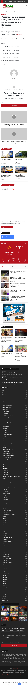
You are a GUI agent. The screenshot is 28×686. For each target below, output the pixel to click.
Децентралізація (7, 457)
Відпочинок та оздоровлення (10, 443)
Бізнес (3, 390)
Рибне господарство (8, 550)
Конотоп (11, 630)
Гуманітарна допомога (8, 455)
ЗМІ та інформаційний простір (10, 487)
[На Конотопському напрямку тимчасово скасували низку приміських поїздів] (7, 169)
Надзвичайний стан (6, 407)
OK (19, 684)
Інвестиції (5, 491)
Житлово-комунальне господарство (11, 476)
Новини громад (10, 11)
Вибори (4, 436)
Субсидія (5, 568)
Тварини (5, 577)
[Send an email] (6, 28)
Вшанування (6, 451)
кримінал (18, 635)
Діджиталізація (6, 459)
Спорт (4, 564)
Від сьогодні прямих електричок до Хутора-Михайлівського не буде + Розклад (17, 298)
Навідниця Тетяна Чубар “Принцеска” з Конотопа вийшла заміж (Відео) (17, 279)
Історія (4, 495)
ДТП (4, 466)
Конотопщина (4, 632)
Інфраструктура (7, 493)
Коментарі (23, 266)
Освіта (4, 518)
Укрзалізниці (20, 34)
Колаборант (5, 499)
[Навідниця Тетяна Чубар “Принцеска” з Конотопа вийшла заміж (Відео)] (5, 279)
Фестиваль (5, 585)
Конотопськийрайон (19, 630)
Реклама (4, 596)
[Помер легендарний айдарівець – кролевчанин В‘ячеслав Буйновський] (5, 285)
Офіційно (4, 591)
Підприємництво (7, 524)
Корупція (5, 503)
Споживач (5, 560)
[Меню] (1, 6)
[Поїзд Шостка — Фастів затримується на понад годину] (7, 154)
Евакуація (5, 470)
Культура (5, 508)
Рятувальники (6, 554)
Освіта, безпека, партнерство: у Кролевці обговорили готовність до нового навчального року (21, 356)
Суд (4, 571)
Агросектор (6, 411)
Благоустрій (6, 426)
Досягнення (5, 464)
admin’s (4, 28)
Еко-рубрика (6, 472)
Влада (4, 447)
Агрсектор (5, 413)
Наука (4, 516)
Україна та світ (5, 600)
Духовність (5, 468)
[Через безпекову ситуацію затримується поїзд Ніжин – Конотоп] (21, 154)
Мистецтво (4, 403)
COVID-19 (4, 628)
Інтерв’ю (4, 398)
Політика (5, 533)
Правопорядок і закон (8, 537)
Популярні (4, 266)
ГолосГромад (15, 628)
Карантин (5, 497)
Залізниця (16, 11)
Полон (4, 535)
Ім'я (2, 205)
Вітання (4, 445)
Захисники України (7, 482)
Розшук (4, 552)
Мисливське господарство (9, 514)
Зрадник (5, 489)
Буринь (9, 628)
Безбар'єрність (6, 419)
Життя (4, 478)
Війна (3, 392)
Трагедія (5, 579)
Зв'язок (3, 396)
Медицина (5, 512)
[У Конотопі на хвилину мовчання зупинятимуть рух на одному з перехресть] (5, 619)
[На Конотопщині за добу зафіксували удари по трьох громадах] (14, 619)
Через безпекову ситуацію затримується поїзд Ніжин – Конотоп (20, 161)
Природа (5, 539)
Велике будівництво (7, 434)
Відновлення (6, 440)
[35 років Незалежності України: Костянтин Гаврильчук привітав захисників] (7, 332)
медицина (24, 635)
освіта (3, 637)
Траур (4, 583)
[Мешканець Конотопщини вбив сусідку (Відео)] (5, 292)
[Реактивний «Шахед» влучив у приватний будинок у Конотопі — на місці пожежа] (23, 614)
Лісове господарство (8, 510)
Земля (4, 485)
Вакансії (5, 430)
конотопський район (10, 635)
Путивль (5, 543)
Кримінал (5, 506)
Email (2, 211)
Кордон (3, 400)
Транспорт (5, 581)
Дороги (5, 461)
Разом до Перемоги (6, 594)
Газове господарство (8, 453)
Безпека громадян (7, 422)
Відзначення (6, 438)
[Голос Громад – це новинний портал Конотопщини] (8, 6)
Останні (14, 266)
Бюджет (5, 428)
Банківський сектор (7, 417)
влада (3, 635)
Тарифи (4, 575)
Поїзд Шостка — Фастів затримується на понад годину (6, 161)
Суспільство (6, 573)
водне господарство (8, 449)
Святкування (6, 556)
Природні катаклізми (8, 541)
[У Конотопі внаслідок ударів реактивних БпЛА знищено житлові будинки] (23, 619)
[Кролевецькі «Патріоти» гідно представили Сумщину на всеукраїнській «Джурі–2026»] (5, 608)
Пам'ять (5, 520)
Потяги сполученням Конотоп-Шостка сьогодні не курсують (20, 175)
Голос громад (22, 628)
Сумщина (23, 632)
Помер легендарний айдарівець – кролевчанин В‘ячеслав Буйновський (18, 285)
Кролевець (11, 632)
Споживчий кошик (7, 562)
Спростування (6, 566)
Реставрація (6, 547)
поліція (7, 637)
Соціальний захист (7, 558)
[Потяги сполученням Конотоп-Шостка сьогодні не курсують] (21, 169)
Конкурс (5, 501)
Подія (4, 531)
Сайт (2, 216)
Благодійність (6, 424)
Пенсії (4, 522)
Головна (4, 11)
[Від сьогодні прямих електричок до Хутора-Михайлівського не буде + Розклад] (5, 298)
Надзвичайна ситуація (7, 405)
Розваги (4, 598)
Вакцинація (5, 432)
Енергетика (5, 474)
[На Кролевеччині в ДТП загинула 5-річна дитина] (5, 273)
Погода (4, 526)
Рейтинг (5, 545)
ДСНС (3, 630)
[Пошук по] (26, 6)
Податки (5, 529)
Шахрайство (6, 587)
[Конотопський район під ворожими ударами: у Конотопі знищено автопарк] (21, 332)
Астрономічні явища (8, 415)
